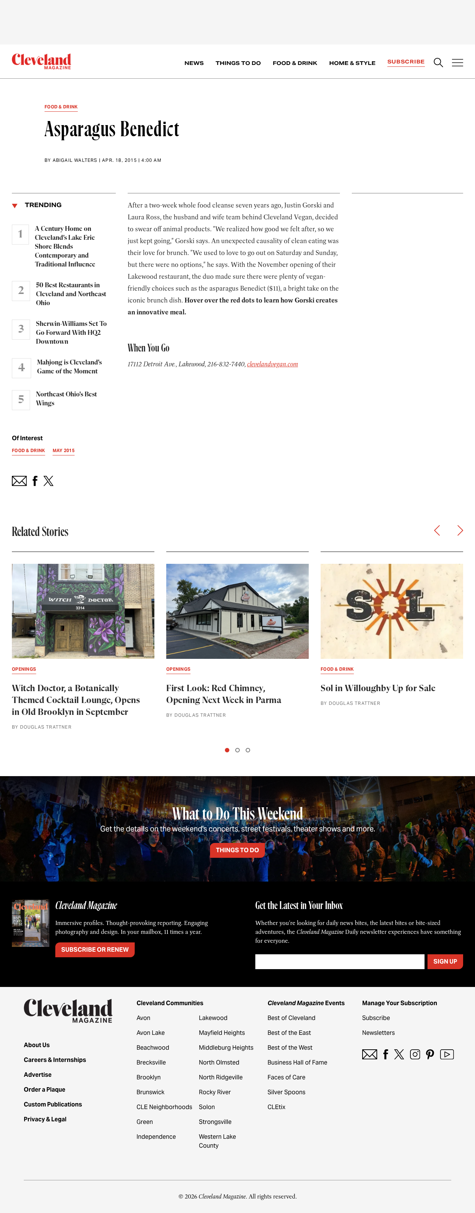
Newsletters (378, 1033)
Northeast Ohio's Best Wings (66, 399)
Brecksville (151, 1062)
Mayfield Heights (222, 1033)
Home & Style (352, 63)
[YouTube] (447, 1054)
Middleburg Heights (226, 1048)
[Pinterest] (430, 1054)
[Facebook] (385, 1054)
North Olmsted (219, 1062)
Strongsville (215, 1122)
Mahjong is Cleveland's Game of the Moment (69, 367)
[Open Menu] (457, 63)
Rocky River (215, 1092)
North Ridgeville (221, 1077)
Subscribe (406, 61)
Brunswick (150, 1092)
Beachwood (153, 1048)
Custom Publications (53, 1104)
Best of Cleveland (291, 1018)
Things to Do (238, 63)
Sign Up (445, 961)
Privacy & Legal (45, 1119)
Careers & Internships (55, 1060)
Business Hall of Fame (297, 1062)
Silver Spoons (286, 1092)
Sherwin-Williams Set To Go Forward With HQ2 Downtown (71, 333)
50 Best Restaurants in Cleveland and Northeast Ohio (71, 294)
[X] (399, 1054)
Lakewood (213, 1018)
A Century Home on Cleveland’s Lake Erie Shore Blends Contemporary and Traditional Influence (65, 247)
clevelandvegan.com (272, 364)
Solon (207, 1107)
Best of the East (289, 1033)
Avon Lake (151, 1033)
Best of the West (290, 1048)
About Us (37, 1045)
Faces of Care (286, 1077)
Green (145, 1122)
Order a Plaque (44, 1089)
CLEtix (276, 1107)
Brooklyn (149, 1077)
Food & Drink (295, 63)
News (194, 63)
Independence (156, 1137)
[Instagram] (415, 1054)
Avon (143, 1018)
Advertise (38, 1075)
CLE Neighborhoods (164, 1107)
